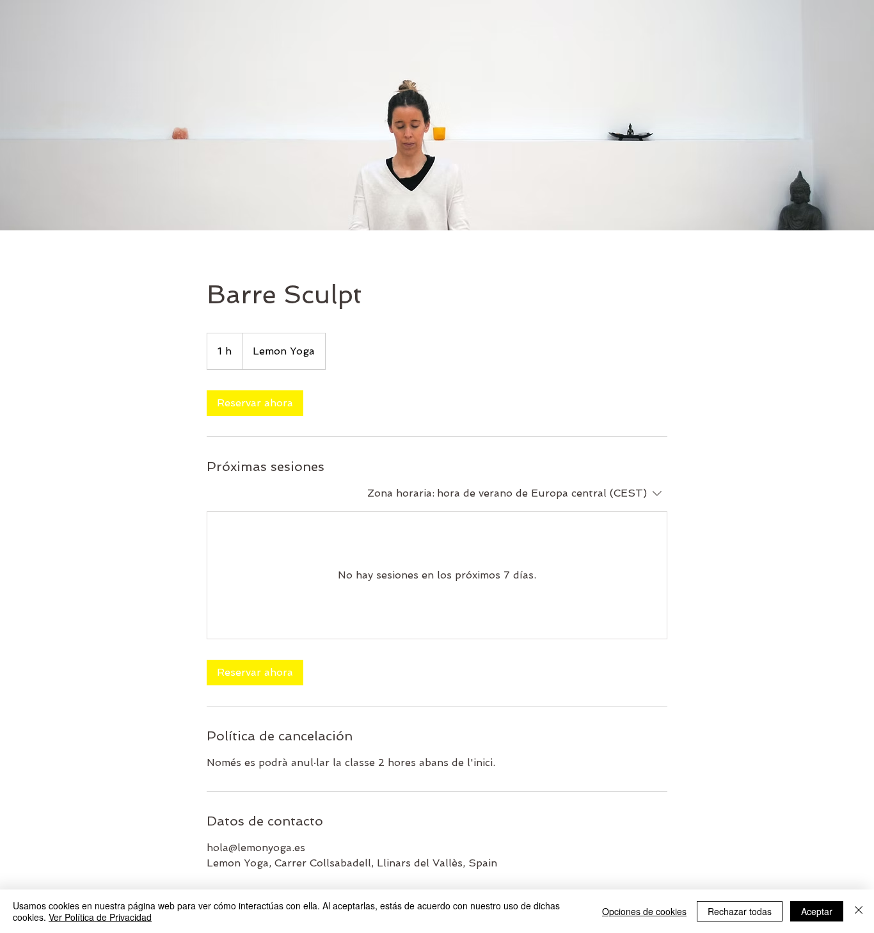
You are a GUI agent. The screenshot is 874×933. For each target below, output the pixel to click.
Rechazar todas (740, 911)
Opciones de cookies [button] (644, 911)
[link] (255, 403)
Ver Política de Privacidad (100, 917)
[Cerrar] (858, 911)
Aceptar (816, 911)
